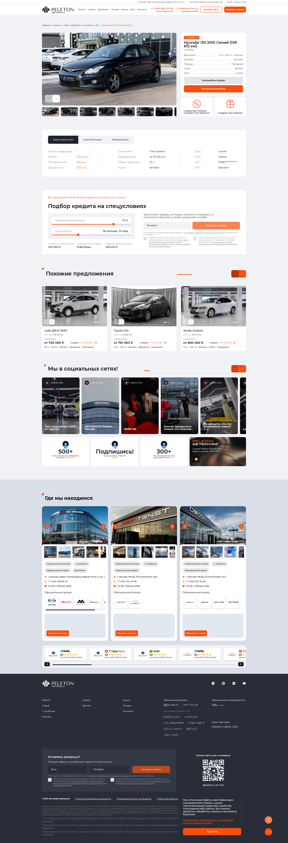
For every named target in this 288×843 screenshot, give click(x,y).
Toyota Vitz (121, 330)
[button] (96, 343)
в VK (172, 457)
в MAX (115, 457)
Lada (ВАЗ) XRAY (56, 330)
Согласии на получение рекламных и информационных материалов (217, 243)
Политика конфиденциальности (93, 798)
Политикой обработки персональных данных (203, 232)
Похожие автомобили (213, 88)
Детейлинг (103, 9)
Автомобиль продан (213, 80)
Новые (46, 705)
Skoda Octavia (193, 330)
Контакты (142, 9)
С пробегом (48, 711)
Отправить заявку (216, 225)
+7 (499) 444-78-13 (187, 8)
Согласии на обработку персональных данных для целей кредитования (169, 245)
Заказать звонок (235, 9)
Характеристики (63, 139)
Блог (132, 9)
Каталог (82, 9)
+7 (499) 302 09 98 (126, 581)
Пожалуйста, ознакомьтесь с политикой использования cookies (208, 821)
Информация (120, 139)
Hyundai (88, 25)
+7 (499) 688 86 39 (58, 581)
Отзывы (115, 9)
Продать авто (211, 9)
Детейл (86, 705)
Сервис (92, 9)
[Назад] (47, 664)
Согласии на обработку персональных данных (168, 241)
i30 (96, 25)
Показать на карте (58, 633)
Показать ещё (47, 821)
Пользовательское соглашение (134, 798)
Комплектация (92, 139)
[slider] (113, 224)
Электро (46, 716)
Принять (212, 831)
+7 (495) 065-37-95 (162, 8)
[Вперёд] (241, 664)
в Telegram (70, 457)
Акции (124, 9)
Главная (45, 25)
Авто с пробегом (72, 25)
